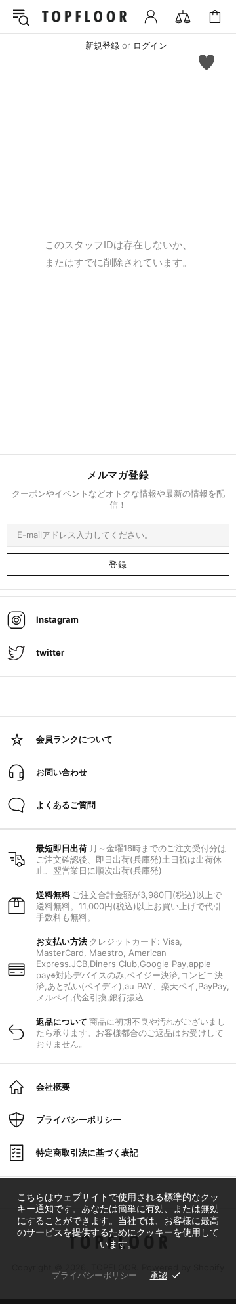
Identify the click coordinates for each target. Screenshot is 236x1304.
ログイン (150, 45)
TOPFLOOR (84, 17)
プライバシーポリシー (94, 1275)
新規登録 (102, 45)
